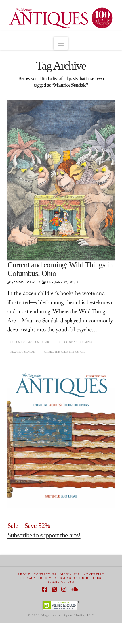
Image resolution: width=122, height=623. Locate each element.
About (24, 574)
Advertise (94, 574)
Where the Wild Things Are (64, 352)
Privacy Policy (35, 578)
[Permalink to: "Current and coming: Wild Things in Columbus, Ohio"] (61, 180)
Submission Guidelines (78, 578)
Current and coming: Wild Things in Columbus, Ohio (60, 268)
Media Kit (70, 574)
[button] (61, 43)
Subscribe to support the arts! (44, 535)
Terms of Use (61, 581)
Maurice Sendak (22, 352)
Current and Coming (75, 342)
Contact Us (45, 574)
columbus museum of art (30, 342)
